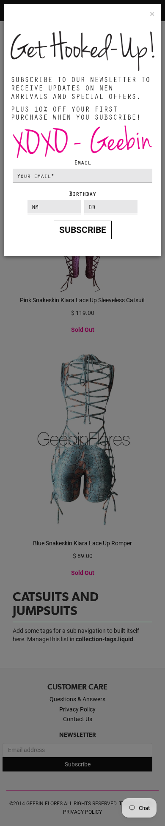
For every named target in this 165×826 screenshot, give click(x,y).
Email (82, 162)
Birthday (82, 193)
